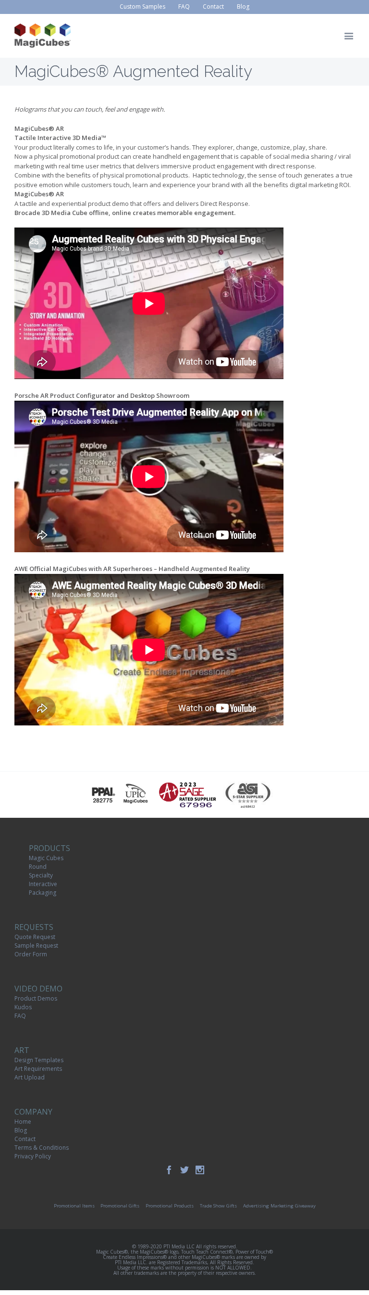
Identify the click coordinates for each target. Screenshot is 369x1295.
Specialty (41, 875)
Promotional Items (74, 1206)
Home (22, 1121)
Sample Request (36, 945)
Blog (20, 1130)
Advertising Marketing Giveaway (279, 1206)
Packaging (42, 893)
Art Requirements (38, 1069)
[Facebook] (169, 1170)
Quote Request (34, 937)
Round (38, 867)
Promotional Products (170, 1206)
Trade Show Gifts (218, 1206)
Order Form (30, 954)
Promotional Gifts (119, 1206)
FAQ (20, 1016)
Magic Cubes (46, 858)
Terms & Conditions (41, 1147)
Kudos (23, 1007)
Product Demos (35, 998)
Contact (25, 1139)
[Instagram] (200, 1170)
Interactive (43, 884)
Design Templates (38, 1060)
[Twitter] (184, 1170)
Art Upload (29, 1077)
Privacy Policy (32, 1156)
